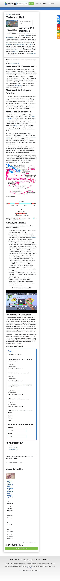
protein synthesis (19, 44)
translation (16, 51)
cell (7, 37)
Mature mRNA (12, 366)
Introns (11, 418)
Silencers (11, 416)
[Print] (58, 28)
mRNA (26, 35)
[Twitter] (58, 19)
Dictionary (38, 3)
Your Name (10, 427)
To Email (10, 433)
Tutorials (51, 3)
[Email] (58, 31)
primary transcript (13, 449)
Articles (45, 3)
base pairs (16, 125)
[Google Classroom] (58, 34)
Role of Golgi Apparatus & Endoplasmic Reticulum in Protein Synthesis (10, 490)
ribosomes (8, 44)
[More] (58, 37)
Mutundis (21, 219)
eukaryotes (12, 37)
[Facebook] (58, 16)
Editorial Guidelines (28, 560)
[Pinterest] (58, 25)
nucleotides (33, 237)
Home (11, 559)
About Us (38, 559)
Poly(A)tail (18, 85)
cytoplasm (29, 44)
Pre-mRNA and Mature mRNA (16, 368)
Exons (10, 420)
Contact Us (45, 559)
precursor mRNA (15, 63)
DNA (16, 49)
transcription (9, 121)
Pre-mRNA (11, 364)
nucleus (11, 41)
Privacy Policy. (30, 567)
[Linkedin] (58, 22)
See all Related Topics (21, 548)
